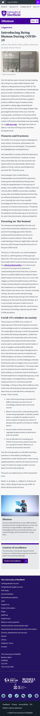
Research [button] (12, 7)
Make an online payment (10, 622)
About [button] (35, 7)
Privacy (14, 704)
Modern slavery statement (12, 708)
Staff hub (4, 615)
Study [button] (3, 7)
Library (3, 639)
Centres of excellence (12, 561)
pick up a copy (11, 124)
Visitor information (8, 608)
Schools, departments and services (14, 632)
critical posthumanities (13, 265)
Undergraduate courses (10, 583)
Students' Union (7, 643)
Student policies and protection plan (14, 625)
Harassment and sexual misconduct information (19, 629)
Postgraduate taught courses (12, 587)
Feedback (6, 704)
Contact (4, 647)
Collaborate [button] (24, 7)
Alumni (3, 636)
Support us (5, 604)
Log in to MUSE (12, 2)
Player (3, 611)
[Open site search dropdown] (38, 2)
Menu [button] (33, 21)
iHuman (7, 21)
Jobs (3, 601)
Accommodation (7, 594)
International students (9, 597)
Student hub (5, 618)
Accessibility (23, 704)
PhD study (5, 590)
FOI (31, 704)
